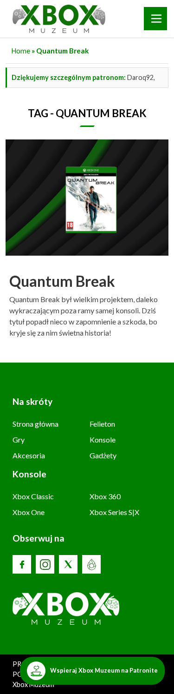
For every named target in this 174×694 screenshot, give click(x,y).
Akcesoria (29, 455)
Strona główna (35, 423)
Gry (19, 439)
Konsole (103, 439)
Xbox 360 (105, 496)
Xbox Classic (33, 496)
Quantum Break (62, 281)
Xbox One (29, 512)
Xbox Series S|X (114, 512)
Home (20, 50)
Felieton (102, 423)
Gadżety (103, 455)
